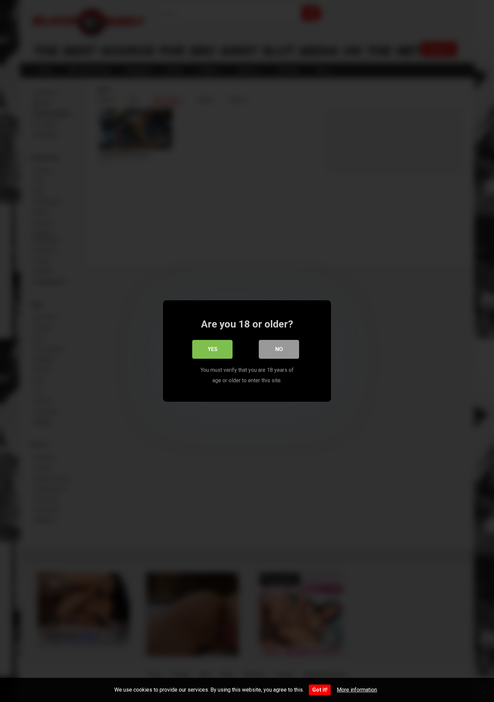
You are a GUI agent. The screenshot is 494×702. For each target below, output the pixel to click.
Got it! (319, 690)
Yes (212, 349)
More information (357, 690)
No (279, 349)
